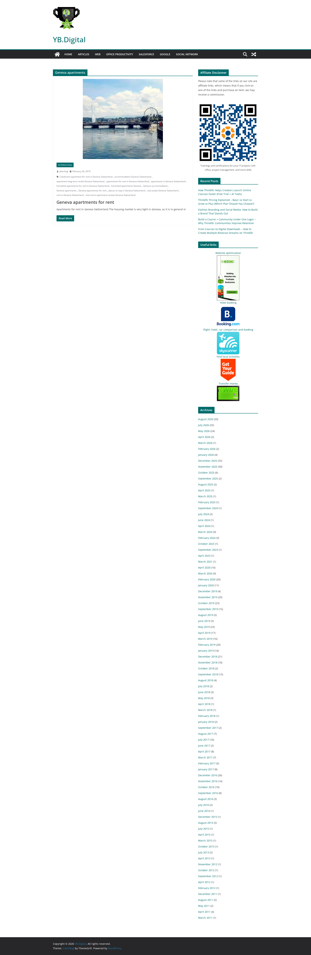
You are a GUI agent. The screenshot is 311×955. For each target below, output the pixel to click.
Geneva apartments (66, 190)
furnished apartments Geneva (126, 185)
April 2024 (204, 526)
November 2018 (207, 662)
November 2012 (207, 864)
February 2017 (206, 763)
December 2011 (207, 894)
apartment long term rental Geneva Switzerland (80, 181)
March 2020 (205, 573)
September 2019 (208, 609)
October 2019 (206, 603)
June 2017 (204, 745)
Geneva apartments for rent (92, 190)
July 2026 (203, 425)
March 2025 (205, 496)
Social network (187, 54)
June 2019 (204, 621)
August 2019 (205, 615)
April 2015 (204, 834)
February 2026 (206, 449)
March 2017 (205, 757)
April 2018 (204, 704)
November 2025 (207, 466)
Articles (83, 54)
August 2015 (205, 822)
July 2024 (203, 514)
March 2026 (205, 443)
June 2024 (204, 520)
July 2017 (203, 739)
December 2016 (207, 775)
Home (68, 54)
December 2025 (207, 460)
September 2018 (208, 674)
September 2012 (208, 876)
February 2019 (206, 644)
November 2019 (207, 597)
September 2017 (208, 727)
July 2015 (203, 828)
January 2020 (206, 585)
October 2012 (206, 870)
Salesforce (146, 54)
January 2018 (206, 722)
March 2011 (205, 917)
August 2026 (205, 419)
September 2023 (208, 549)
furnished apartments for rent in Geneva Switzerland (83, 185)
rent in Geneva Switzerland (70, 195)
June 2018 (204, 692)
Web (97, 54)
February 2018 (206, 716)
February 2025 (206, 502)
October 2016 (206, 787)
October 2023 (206, 543)
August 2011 (205, 900)
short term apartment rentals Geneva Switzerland (110, 195)
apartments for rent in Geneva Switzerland (127, 181)
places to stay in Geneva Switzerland (127, 190)
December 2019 (207, 591)
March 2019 (205, 638)
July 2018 (203, 686)
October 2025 (206, 472)
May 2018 (204, 698)
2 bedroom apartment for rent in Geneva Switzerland (85, 176)
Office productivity (119, 54)
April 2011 (204, 911)
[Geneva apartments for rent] (123, 119)
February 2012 (206, 888)
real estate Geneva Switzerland (162, 190)
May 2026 (204, 431)
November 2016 (207, 781)
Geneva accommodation (155, 185)
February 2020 (206, 579)
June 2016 (204, 811)
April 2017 (204, 751)
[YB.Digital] (57, 54)
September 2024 (208, 508)
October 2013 (206, 846)
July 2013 (203, 852)
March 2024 (205, 532)
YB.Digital (69, 39)
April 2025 (204, 490)
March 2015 (205, 840)
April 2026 (204, 437)
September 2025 (208, 478)
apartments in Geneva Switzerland (168, 181)
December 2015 (207, 816)
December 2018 (207, 656)
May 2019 (204, 627)
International (65, 165)
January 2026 (206, 454)
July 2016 (203, 805)
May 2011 (204, 906)
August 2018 (205, 680)
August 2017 (205, 733)
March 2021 (205, 561)
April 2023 (204, 555)
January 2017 (206, 769)
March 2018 (205, 710)
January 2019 (206, 650)
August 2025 (205, 484)
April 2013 (204, 858)
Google (165, 54)
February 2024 (206, 538)
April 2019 (204, 633)
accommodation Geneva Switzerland (132, 176)
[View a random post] (253, 54)
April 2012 (204, 882)
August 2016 (205, 799)
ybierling (63, 171)
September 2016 (208, 793)
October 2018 (206, 668)
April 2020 (204, 567)
